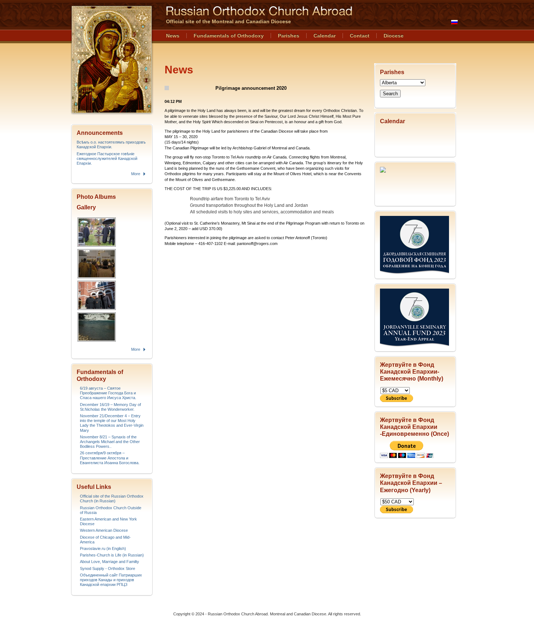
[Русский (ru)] (454, 22)
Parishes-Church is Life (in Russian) (112, 555)
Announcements (100, 133)
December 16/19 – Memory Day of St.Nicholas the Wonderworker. (110, 406)
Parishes (288, 36)
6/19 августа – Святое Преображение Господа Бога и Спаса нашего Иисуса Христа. (108, 393)
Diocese (394, 36)
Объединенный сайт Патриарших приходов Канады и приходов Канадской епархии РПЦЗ (111, 580)
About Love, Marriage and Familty (109, 561)
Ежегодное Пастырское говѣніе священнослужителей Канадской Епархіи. (107, 158)
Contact (359, 36)
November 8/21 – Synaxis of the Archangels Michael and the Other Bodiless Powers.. (110, 442)
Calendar (324, 36)
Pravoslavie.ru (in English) (103, 548)
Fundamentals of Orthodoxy (229, 36)
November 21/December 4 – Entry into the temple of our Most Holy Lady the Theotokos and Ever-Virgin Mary (111, 423)
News (172, 36)
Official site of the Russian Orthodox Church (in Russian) (111, 498)
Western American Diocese (104, 530)
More (135, 174)
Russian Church (111, 59)
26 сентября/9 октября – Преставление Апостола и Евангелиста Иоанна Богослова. (109, 458)
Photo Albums (96, 197)
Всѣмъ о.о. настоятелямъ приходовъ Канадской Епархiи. (111, 144)
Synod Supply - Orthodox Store (107, 568)
